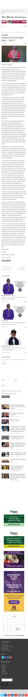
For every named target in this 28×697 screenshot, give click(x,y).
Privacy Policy (5, 673)
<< (3, 616)
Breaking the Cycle (4, 35)
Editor (18, 416)
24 (7, 629)
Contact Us (4, 666)
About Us (4, 668)
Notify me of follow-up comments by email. (12, 391)
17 (7, 627)
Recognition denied (14, 420)
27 (7, 620)
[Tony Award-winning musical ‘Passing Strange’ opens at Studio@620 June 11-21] (5, 466)
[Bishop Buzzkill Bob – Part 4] (14, 278)
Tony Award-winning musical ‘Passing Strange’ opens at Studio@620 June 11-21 (16, 467)
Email (15, 380)
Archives (3, 670)
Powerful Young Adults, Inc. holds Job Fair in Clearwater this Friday (18, 453)
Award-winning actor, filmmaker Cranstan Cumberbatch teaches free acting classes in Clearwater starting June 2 (18, 476)
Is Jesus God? (5, 320)
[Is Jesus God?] (14, 304)
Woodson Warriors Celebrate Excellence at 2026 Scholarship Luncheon (17, 406)
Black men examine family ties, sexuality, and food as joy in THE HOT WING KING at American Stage (17, 445)
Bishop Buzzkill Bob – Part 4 (8, 295)
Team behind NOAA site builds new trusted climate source (17, 437)
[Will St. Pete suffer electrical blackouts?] (5, 413)
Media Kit (4, 671)
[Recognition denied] (5, 420)
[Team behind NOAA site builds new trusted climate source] (5, 436)
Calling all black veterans (7, 346)
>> (24, 616)
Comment (4, 363)
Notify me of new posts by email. (10, 393)
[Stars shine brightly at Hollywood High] (5, 459)
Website (3, 385)
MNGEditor (19, 409)
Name (3, 380)
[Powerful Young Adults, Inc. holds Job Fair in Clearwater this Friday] (5, 452)
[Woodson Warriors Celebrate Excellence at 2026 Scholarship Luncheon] (5, 405)
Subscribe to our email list (7, 678)
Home (3, 664)
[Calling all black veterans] (14, 329)
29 (24, 629)
